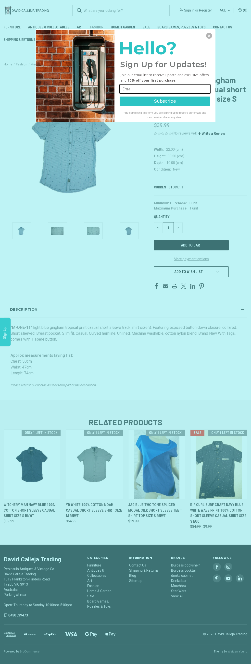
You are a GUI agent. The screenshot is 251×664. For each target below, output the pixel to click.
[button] (209, 36)
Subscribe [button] (165, 101)
